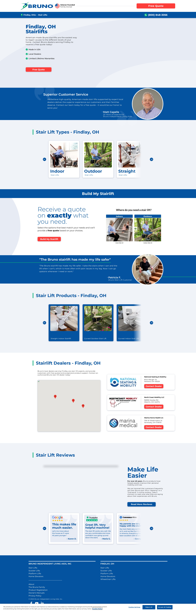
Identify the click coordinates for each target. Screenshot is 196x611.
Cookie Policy (97, 609)
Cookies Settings (134, 607)
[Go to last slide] (44, 159)
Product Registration (38, 590)
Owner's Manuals (37, 593)
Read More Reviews (141, 504)
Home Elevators (36, 576)
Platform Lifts (35, 573)
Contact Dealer (154, 386)
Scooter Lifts (34, 571)
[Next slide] (151, 159)
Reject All (148, 607)
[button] (55, 397)
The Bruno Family (37, 587)
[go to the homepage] (37, 6)
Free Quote (38, 69)
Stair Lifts (33, 568)
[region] (98, 607)
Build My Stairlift (49, 239)
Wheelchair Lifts (107, 579)
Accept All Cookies (164, 607)
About (31, 584)
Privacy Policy (35, 596)
